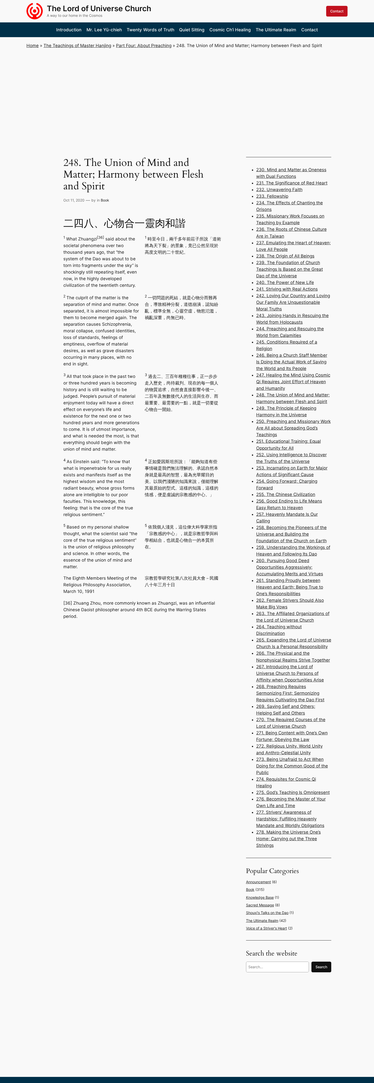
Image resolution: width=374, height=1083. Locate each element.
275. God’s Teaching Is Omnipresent (293, 792)
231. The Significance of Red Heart (291, 183)
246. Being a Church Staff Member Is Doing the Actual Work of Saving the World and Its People (291, 362)
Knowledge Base (260, 897)
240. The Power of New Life (285, 282)
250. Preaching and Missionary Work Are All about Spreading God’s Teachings (293, 428)
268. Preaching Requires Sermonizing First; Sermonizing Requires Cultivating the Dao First (290, 693)
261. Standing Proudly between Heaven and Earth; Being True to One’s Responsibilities (289, 587)
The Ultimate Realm (262, 920)
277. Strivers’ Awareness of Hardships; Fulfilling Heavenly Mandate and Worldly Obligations (290, 819)
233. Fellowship (272, 196)
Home (32, 45)
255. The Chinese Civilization (285, 494)
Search (321, 967)
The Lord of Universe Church (99, 8)
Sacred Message (260, 905)
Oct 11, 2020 (73, 200)
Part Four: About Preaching (143, 45)
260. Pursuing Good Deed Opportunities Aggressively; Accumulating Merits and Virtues (289, 567)
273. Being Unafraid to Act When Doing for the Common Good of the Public (292, 766)
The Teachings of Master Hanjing (77, 45)
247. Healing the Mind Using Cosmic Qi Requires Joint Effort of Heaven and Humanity (293, 382)
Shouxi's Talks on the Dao (267, 912)
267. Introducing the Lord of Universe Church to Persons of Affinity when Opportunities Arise (290, 673)
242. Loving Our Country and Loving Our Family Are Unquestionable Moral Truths (293, 302)
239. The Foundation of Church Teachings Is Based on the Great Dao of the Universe (289, 269)
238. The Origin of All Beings (285, 256)
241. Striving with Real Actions (287, 289)
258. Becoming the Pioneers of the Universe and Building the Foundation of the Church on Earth (291, 534)
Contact (336, 11)
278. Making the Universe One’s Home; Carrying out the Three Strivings (288, 839)
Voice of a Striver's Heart (266, 928)
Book (105, 200)
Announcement (258, 882)
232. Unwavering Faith (279, 189)
